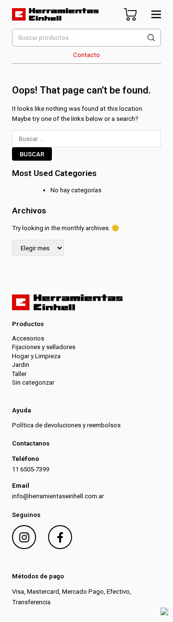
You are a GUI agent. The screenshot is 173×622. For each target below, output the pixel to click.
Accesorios (28, 338)
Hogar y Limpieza (36, 356)
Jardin (20, 364)
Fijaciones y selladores (43, 347)
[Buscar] (151, 37)
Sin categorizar (33, 382)
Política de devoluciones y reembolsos (66, 425)
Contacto (86, 55)
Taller (19, 373)
